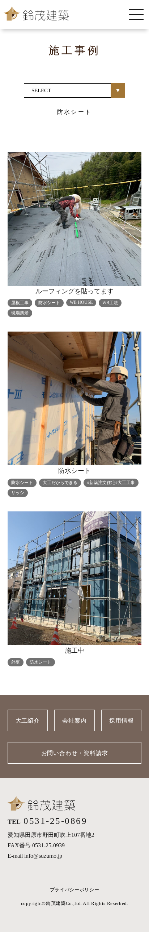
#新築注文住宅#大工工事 (111, 482)
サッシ (17, 492)
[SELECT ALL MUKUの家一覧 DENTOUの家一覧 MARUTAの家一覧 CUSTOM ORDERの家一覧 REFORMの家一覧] (74, 90)
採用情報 (121, 721)
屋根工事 (20, 302)
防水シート (49, 302)
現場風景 (20, 312)
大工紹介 (28, 721)
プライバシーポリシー (74, 889)
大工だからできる (60, 482)
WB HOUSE (81, 302)
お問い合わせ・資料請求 (74, 753)
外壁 (15, 662)
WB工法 (110, 302)
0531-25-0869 (55, 821)
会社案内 (74, 721)
